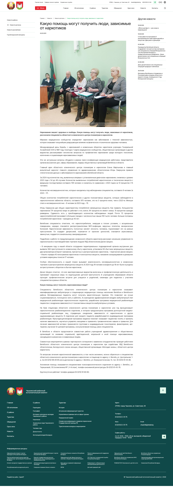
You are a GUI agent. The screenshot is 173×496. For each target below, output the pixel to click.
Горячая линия (39, 2)
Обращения (118, 8)
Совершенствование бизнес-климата (44, 467)
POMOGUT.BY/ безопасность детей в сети (126, 463)
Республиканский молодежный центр (18, 467)
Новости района (12, 20)
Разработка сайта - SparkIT (15, 477)
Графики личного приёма (52, 2)
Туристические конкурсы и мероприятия (72, 426)
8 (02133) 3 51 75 (121, 417)
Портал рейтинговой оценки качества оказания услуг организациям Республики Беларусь (19, 459)
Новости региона (15, 25)
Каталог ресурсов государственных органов (19, 463)
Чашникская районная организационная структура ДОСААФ (152, 458)
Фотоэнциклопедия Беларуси (42, 435)
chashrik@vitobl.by (136, 2)
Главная (65, 8)
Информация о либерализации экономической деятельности (96, 463)
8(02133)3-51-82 (146, 2)
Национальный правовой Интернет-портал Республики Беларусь (46, 453)
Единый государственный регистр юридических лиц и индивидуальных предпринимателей (44, 459)
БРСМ (62, 467)
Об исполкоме (79, 8)
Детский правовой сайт (94, 467)
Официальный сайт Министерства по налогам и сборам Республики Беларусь (72, 458)
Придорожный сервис (66, 418)
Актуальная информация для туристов (71, 411)
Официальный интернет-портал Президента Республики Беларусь (16, 453)
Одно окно (131, 8)
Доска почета (37, 431)
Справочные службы (66, 2)
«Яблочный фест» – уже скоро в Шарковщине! (148, 29)
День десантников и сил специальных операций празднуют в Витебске (150, 65)
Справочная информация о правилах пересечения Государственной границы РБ (75, 422)
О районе (93, 8)
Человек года (37, 428)
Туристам (105, 8)
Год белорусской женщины (16, 35)
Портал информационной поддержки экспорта (98, 453)
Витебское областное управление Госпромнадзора (150, 453)
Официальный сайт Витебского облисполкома (123, 453)
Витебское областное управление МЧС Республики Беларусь (125, 458)
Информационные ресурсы (17, 449)
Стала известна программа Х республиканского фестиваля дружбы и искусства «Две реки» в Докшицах (151, 38)
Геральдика (36, 407)
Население (36, 419)
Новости (143, 8)
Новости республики (14, 30)
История (61, 407)
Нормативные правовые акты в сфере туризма (74, 414)
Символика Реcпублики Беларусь (150, 463)
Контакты (155, 8)
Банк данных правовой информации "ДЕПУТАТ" (71, 463)
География (36, 411)
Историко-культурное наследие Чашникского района (43, 415)
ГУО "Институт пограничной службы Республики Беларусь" (98, 458)
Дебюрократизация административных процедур (45, 463)
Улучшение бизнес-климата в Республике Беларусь (72, 453)
